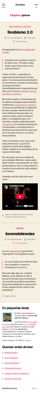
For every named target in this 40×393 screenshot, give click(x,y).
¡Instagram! (7, 124)
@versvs (28, 340)
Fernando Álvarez (12, 368)
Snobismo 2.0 (20, 32)
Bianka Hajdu (10, 352)
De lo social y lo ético (20, 26)
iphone (22, 214)
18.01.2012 (31, 239)
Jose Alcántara (16, 38)
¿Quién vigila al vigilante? (16, 373)
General (20, 228)
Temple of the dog (12, 378)
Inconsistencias (20, 233)
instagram (15, 214)
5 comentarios (21, 41)
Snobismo (22, 217)
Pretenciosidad (11, 217)
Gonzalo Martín (11, 363)
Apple (7, 214)
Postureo (29, 214)
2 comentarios (21, 243)
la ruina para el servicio (24, 105)
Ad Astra (20, 5)
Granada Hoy (15, 251)
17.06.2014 (31, 38)
